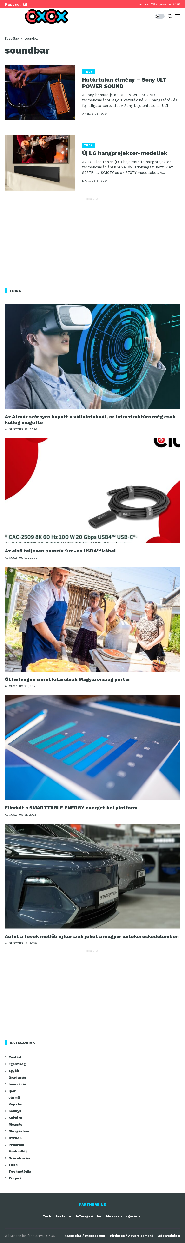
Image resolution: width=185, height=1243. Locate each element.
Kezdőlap (12, 38)
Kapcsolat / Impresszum (85, 1235)
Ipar (12, 1091)
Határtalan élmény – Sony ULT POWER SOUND (124, 83)
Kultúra (15, 1118)
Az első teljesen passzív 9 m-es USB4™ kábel (60, 551)
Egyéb (13, 1071)
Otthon (15, 1138)
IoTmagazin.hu (88, 1216)
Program (16, 1144)
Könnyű (14, 1111)
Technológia (19, 1171)
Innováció (17, 1084)
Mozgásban (18, 1131)
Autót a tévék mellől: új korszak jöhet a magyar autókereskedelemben (92, 936)
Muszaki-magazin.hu (124, 1216)
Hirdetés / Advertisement (131, 1235)
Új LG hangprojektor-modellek (124, 153)
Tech (88, 71)
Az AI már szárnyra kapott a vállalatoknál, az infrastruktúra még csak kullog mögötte (90, 419)
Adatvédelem (169, 1235)
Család (14, 1057)
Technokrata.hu (57, 1216)
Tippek (15, 1178)
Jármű (14, 1097)
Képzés (15, 1104)
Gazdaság (17, 1077)
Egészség (17, 1064)
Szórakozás (19, 1158)
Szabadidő (17, 1151)
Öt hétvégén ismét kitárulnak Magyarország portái (67, 679)
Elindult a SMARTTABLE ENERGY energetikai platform (71, 808)
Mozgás (15, 1124)
